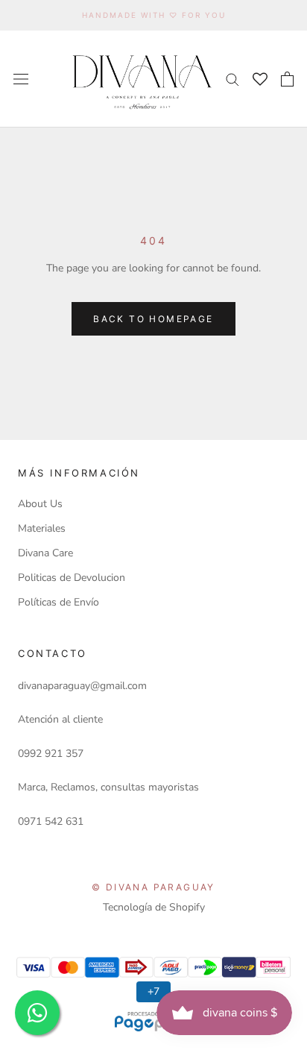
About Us (40, 504)
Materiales (42, 528)
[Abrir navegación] (20, 78)
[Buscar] (232, 78)
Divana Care (45, 553)
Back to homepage (153, 318)
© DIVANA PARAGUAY (153, 887)
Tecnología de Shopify (154, 907)
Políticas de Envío (58, 602)
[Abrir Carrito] (287, 79)
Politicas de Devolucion (71, 577)
